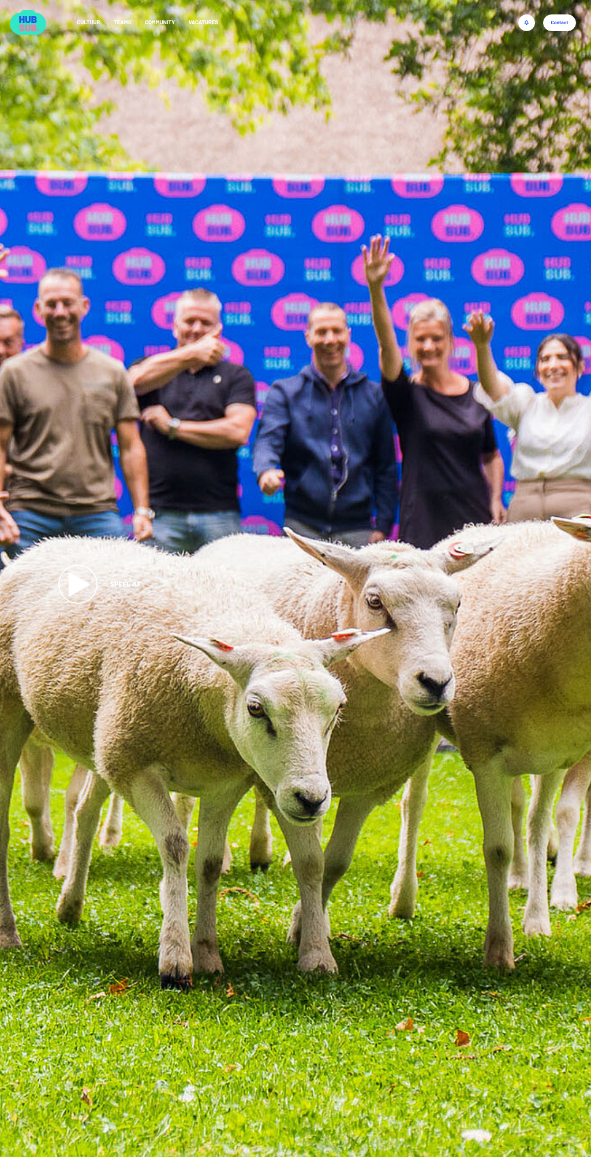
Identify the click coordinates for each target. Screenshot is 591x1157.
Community (160, 21)
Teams (122, 21)
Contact (559, 22)
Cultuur (88, 21)
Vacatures (203, 21)
